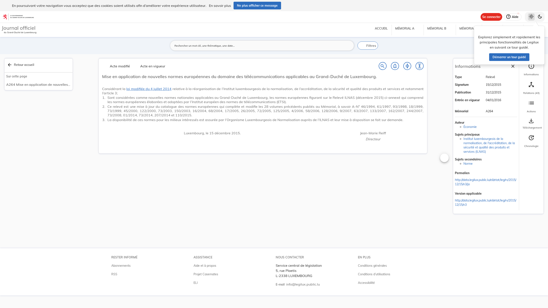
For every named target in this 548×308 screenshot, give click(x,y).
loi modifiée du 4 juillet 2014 (148, 89)
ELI (196, 283)
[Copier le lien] (475, 173)
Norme (468, 164)
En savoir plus (220, 5)
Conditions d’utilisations (374, 274)
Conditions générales (372, 266)
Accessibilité (366, 283)
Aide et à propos (205, 266)
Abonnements (121, 266)
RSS (114, 274)
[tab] (531, 69)
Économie (470, 127)
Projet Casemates (206, 274)
